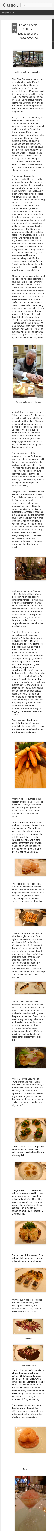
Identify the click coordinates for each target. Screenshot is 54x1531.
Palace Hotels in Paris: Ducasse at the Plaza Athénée (28, 31)
